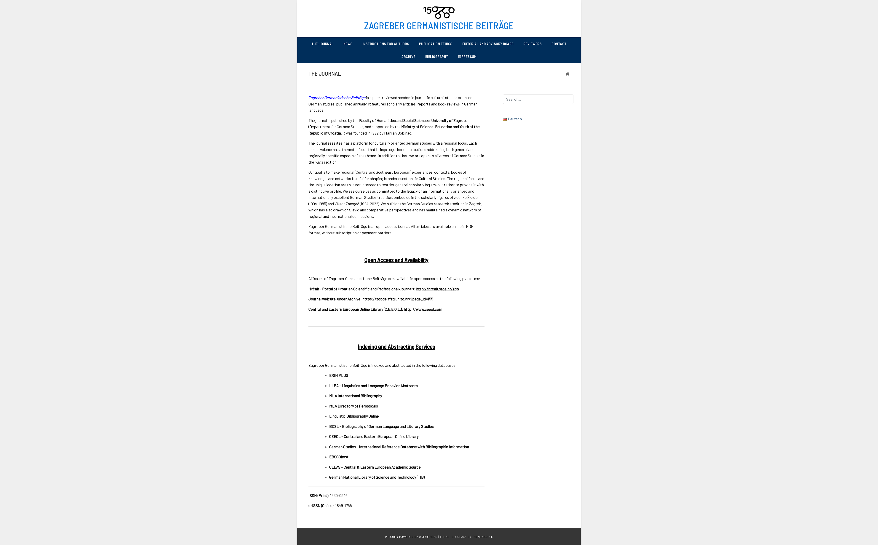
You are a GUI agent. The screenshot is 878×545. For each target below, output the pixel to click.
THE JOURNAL (322, 43)
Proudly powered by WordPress (411, 537)
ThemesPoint (482, 537)
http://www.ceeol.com (423, 309)
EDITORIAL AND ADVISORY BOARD (488, 43)
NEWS (348, 43)
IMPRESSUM (467, 56)
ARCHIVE (408, 56)
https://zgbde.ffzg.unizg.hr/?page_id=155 (397, 299)
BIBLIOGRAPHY (436, 56)
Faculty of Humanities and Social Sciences (394, 120)
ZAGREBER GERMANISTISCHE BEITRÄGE (439, 25)
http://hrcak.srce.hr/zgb (437, 288)
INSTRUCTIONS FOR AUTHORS (385, 43)
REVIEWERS (532, 43)
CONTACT (559, 43)
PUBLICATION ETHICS (435, 43)
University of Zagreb (448, 120)
